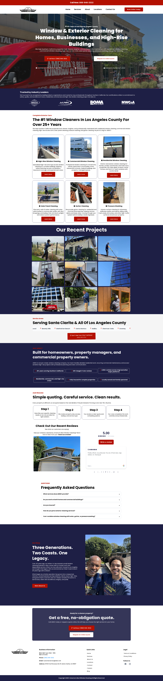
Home (68, 9)
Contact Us (110, 9)
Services (77, 9)
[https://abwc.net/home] (28, 9)
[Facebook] (125, 671)
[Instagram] (130, 671)
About (87, 9)
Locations (98, 9)
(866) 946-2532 (49, 665)
